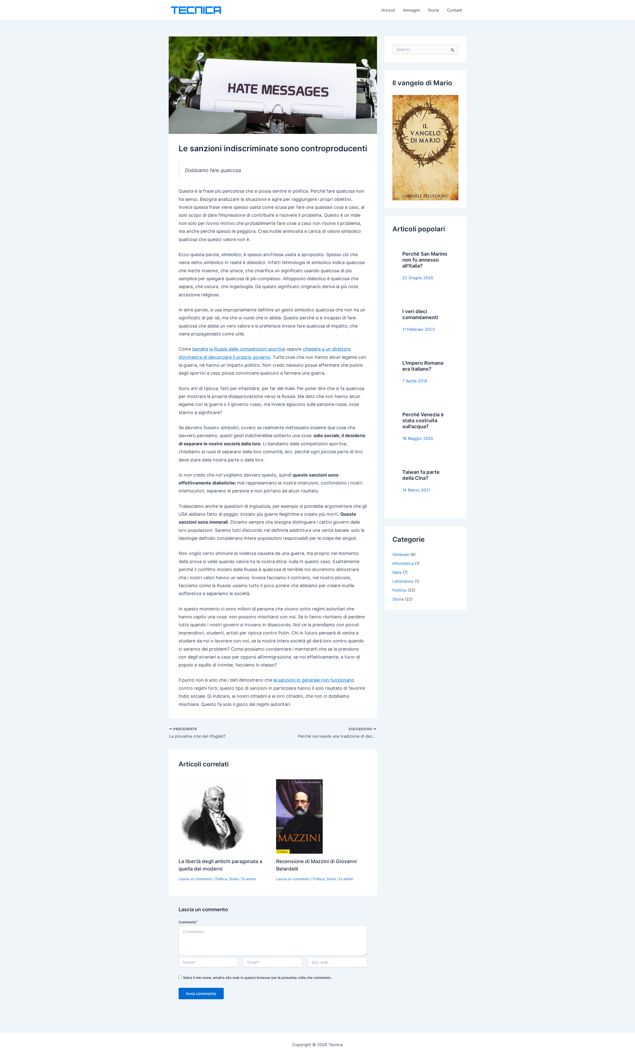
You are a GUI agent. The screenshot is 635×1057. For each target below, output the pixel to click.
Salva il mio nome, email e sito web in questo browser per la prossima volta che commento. (257, 977)
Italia (396, 572)
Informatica (403, 563)
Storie (433, 10)
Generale (400, 554)
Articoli (388, 10)
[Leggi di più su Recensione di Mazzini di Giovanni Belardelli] (299, 816)
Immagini (411, 10)
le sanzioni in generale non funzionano (313, 680)
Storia (233, 879)
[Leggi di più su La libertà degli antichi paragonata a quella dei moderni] (213, 816)
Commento (188, 922)
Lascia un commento (195, 879)
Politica (221, 879)
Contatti (454, 10)
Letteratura (402, 581)
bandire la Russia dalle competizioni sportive (238, 349)
